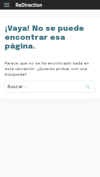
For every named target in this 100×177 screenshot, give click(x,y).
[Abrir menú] (8, 5)
